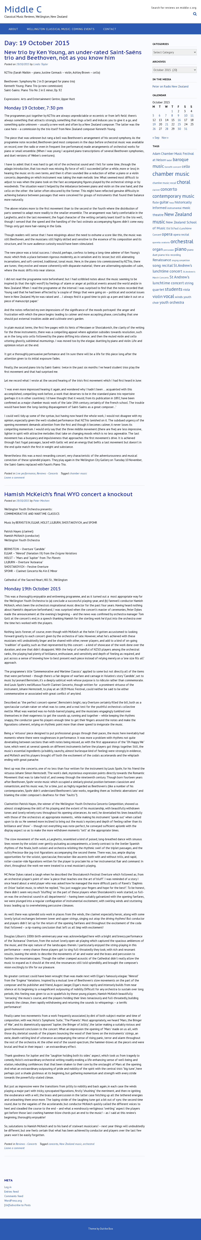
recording (175, 255)
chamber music (78, 473)
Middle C (23, 9)
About (13, 29)
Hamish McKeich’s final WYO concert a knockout (68, 494)
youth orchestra (172, 302)
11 (192, 115)
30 (179, 129)
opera (167, 234)
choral (183, 182)
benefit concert (173, 166)
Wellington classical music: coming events (61, 29)
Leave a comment (14, 477)
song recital (163, 265)
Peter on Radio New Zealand (170, 86)
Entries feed (11, 1191)
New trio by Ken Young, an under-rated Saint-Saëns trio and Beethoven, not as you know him (73, 54)
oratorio (165, 242)
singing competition (181, 260)
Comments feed (13, 1196)
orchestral (88, 1144)
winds (179, 297)
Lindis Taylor (40, 64)
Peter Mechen (41, 500)
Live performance (26, 473)
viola (186, 289)
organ (158, 249)
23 (179, 124)
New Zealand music (70, 1144)
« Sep (156, 137)
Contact (109, 29)
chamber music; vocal (164, 183)
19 (154, 124)
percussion (169, 250)
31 (185, 129)
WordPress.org (13, 1200)
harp (171, 202)
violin (158, 296)
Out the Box (106, 1228)
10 (185, 115)
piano (180, 249)
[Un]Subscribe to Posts (17, 1205)
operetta (157, 242)
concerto (53, 1144)
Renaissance (162, 260)
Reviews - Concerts (47, 473)
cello (186, 166)
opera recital (181, 234)
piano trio (164, 255)
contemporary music (173, 196)
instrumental (174, 208)
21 (166, 124)
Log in (7, 1187)
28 (166, 129)
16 (179, 120)
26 (154, 129)
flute (156, 202)
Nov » (165, 137)
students (173, 289)
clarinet (156, 190)
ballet (169, 160)
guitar (164, 202)
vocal (168, 296)
